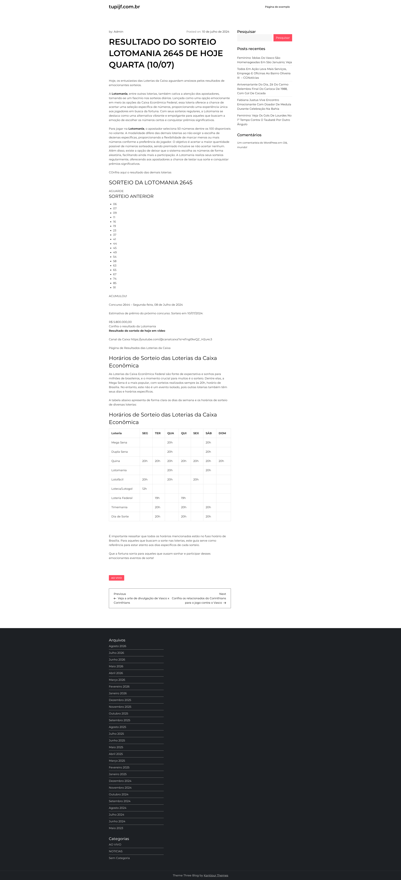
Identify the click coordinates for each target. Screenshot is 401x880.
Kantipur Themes (216, 875)
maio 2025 (116, 747)
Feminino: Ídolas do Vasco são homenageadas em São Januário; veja (264, 60)
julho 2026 (116, 653)
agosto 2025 (117, 727)
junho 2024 (117, 821)
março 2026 (117, 680)
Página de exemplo (277, 6)
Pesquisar (246, 31)
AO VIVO (116, 577)
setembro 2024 (119, 801)
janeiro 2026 (118, 693)
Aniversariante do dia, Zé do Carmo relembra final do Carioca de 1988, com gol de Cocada (262, 89)
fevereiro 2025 (119, 767)
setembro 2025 (119, 720)
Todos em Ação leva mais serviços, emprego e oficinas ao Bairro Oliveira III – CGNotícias (264, 73)
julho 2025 (116, 733)
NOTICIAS (115, 851)
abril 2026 (116, 673)
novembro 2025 (120, 707)
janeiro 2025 (118, 774)
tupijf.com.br (124, 7)
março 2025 (117, 760)
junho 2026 (117, 659)
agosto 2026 (117, 646)
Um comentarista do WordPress (257, 142)
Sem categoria (119, 858)
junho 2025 (117, 740)
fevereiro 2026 (119, 686)
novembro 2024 (120, 787)
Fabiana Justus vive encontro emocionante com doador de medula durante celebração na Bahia (264, 104)
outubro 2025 (118, 713)
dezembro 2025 (120, 700)
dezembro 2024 (120, 781)
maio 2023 (116, 828)
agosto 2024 (117, 808)
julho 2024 (116, 814)
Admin (118, 31)
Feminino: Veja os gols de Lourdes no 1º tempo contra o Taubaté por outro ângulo (264, 120)
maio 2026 (116, 666)
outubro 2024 (118, 794)
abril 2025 (116, 754)
